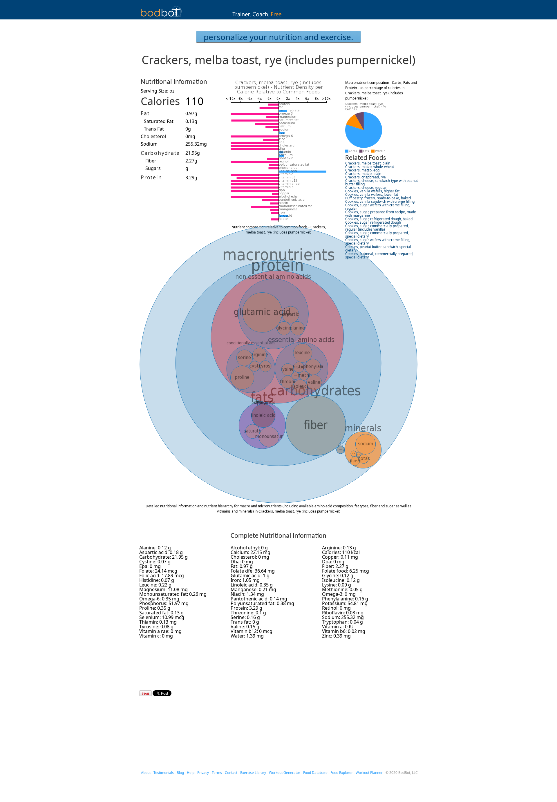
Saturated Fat (158, 121)
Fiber (150, 160)
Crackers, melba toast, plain (367, 163)
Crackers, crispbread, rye (365, 177)
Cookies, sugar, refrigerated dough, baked (379, 218)
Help (190, 772)
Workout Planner (369, 772)
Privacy (203, 772)
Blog (180, 772)
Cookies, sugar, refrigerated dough (373, 222)
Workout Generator (284, 772)
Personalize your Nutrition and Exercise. (278, 36)
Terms (217, 772)
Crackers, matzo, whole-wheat (369, 166)
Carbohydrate (160, 152)
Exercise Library (253, 772)
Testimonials (163, 772)
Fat (145, 113)
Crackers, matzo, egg (362, 170)
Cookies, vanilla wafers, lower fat (371, 194)
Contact (231, 772)
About (146, 772)
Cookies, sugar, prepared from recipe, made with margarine (380, 213)
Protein (151, 177)
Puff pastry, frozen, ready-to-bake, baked (378, 197)
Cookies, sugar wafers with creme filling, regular (377, 206)
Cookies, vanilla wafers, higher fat (372, 191)
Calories (160, 101)
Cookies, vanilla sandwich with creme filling (380, 201)
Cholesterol (153, 136)
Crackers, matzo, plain (363, 173)
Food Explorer (341, 772)
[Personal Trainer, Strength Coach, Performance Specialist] (278, 18)
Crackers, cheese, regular (366, 187)
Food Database (315, 772)
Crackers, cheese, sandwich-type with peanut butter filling (381, 182)
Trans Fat (154, 129)
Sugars (153, 168)
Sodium (149, 144)
